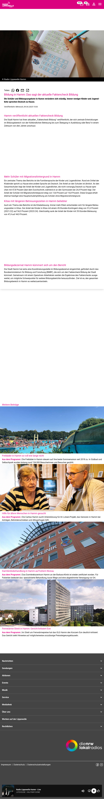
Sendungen (7, 668)
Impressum (6, 764)
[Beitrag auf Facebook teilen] (17, 90)
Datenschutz (19, 764)
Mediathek (7, 704)
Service (5, 697)
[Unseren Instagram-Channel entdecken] (101, 764)
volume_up (83, 791)
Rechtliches (7, 726)
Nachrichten (7, 661)
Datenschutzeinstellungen (39, 764)
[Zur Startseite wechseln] (8, 4)
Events (5, 683)
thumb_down (89, 790)
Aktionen (6, 675)
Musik (5, 690)
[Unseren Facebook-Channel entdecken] (97, 764)
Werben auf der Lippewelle (14, 719)
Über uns (6, 712)
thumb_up (98, 790)
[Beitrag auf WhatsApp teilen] (12, 90)
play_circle (94, 791)
